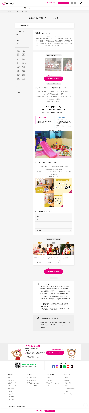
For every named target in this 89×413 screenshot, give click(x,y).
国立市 (23, 66)
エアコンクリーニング (13, 382)
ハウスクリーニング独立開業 (32, 386)
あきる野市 (24, 63)
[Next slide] (67, 64)
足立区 (18, 63)
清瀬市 (23, 74)
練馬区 (18, 61)
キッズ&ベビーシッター (12, 385)
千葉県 (18, 43)
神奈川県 (18, 83)
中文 (75, 3)
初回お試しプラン (12, 379)
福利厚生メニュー (30, 382)
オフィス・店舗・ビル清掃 (31, 377)
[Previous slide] (39, 64)
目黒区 (23, 59)
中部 (37, 223)
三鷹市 (18, 64)
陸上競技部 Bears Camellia (69, 391)
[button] (50, 71)
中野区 (18, 50)
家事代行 (9, 377)
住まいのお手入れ (12, 398)
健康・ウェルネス (12, 391)
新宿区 (18, 55)
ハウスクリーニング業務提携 (32, 385)
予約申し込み (50, 410)
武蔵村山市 (24, 72)
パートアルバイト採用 (68, 394)
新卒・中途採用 (67, 393)
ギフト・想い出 (11, 393)
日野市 (18, 70)
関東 (37, 219)
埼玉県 (18, 40)
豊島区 (23, 62)
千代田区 (18, 51)
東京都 (22, 11)
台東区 (23, 51)
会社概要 (66, 377)
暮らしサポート (11, 388)
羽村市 (23, 78)
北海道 (38, 216)
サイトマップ (48, 377)
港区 (17, 59)
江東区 (18, 58)
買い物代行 (11, 390)
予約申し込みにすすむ (54, 78)
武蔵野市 (18, 74)
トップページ (10, 11)
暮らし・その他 (11, 399)
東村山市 (18, 72)
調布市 (23, 79)
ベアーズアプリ (48, 380)
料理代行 (9, 383)
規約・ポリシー (48, 385)
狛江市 (18, 75)
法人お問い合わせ (49, 382)
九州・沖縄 (39, 230)
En (71, 3)
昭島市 (23, 70)
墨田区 (23, 53)
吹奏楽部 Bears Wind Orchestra (70, 390)
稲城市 (23, 76)
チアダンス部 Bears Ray (68, 386)
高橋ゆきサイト (67, 382)
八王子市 (23, 64)
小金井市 (18, 68)
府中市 (23, 68)
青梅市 (18, 80)
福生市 (18, 76)
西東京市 (18, 79)
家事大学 (66, 385)
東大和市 (23, 71)
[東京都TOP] (25, 8)
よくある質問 (48, 379)
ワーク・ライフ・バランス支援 (32, 383)
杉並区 (23, 55)
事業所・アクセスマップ (68, 379)
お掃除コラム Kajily (67, 383)
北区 (23, 50)
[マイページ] (81, 3)
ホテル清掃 (29, 379)
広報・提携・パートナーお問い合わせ (52, 383)
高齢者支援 (10, 386)
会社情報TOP (66, 380)
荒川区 (23, 61)
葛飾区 (18, 62)
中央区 (23, 49)
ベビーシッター (16, 11)
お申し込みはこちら (63, 3)
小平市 (23, 67)
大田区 (18, 54)
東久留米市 (18, 71)
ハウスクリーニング (11, 380)
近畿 (37, 226)
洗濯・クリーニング (12, 394)
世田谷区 (18, 49)
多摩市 (18, 67)
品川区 (18, 53)
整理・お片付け (11, 396)
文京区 (23, 54)
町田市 (23, 75)
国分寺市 (18, 66)
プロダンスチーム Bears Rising (69, 388)
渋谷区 (23, 58)
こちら (51, 101)
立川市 (18, 78)
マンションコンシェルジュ (31, 380)
